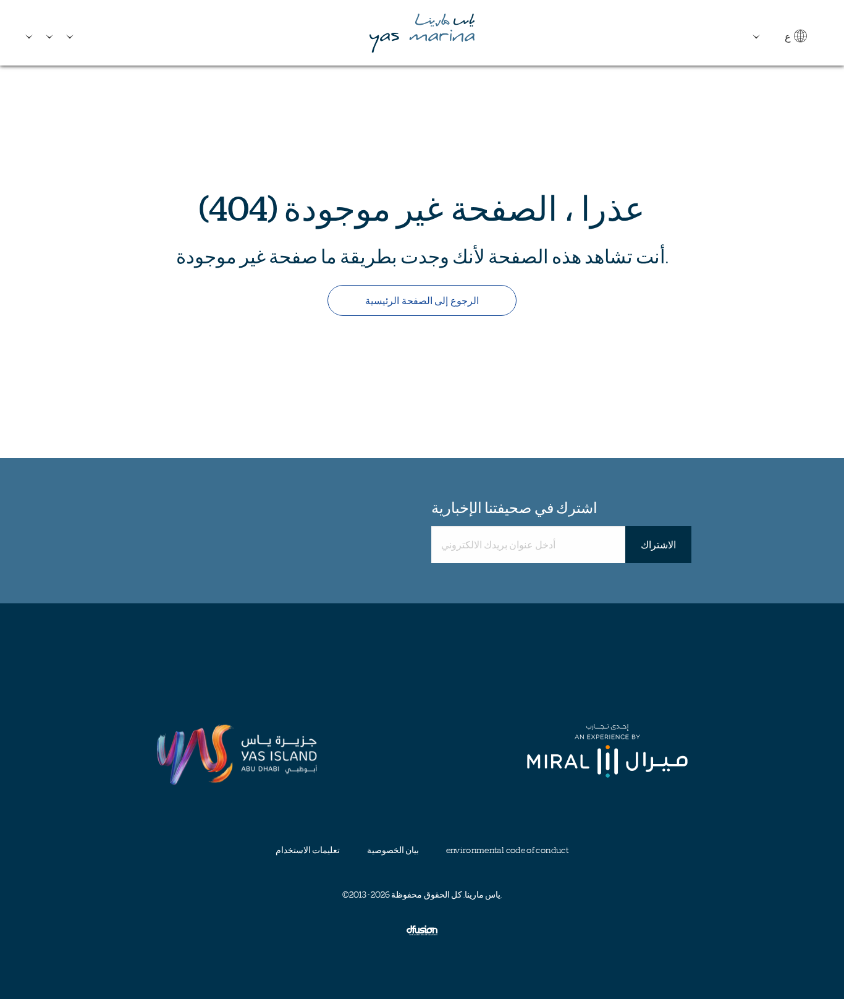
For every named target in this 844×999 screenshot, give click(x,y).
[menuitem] (31, 31)
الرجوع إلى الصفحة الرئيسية (421, 300)
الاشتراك (658, 544)
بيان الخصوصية (393, 849)
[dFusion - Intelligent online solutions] (422, 929)
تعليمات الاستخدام (308, 849)
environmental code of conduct (507, 849)
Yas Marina (422, 33)
